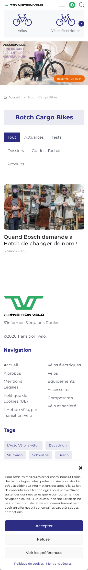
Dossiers (16, 150)
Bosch (63, 455)
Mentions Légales (59, 563)
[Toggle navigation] (62, 5)
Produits (16, 164)
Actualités (34, 137)
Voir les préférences (44, 552)
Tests (57, 137)
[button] (80, 467)
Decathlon (58, 445)
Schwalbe (40, 455)
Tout (12, 137)
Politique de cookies (29, 563)
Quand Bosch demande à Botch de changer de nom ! (40, 240)
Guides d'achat (46, 150)
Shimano (15, 455)
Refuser (44, 539)
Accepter (44, 525)
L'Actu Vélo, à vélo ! (23, 445)
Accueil (14, 97)
